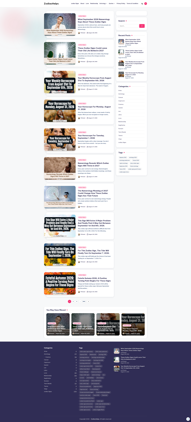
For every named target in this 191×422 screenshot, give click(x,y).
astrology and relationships (98, 357)
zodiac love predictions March (87, 401)
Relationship (122, 121)
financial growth (96, 369)
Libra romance (100, 377)
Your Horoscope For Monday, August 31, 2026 (134, 74)
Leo (119, 111)
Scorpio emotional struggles (86, 392)
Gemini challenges (84, 372)
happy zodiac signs (84, 374)
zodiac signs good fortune (134, 169)
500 (84, 301)
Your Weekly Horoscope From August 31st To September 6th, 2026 (134, 63)
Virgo (120, 139)
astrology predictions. (125, 160)
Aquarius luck (93, 354)
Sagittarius (121, 125)
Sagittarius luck (83, 389)
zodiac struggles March (98, 409)
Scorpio (120, 128)
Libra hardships (90, 377)
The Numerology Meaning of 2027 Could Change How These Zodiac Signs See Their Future (93, 193)
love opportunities (84, 380)
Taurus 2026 (122, 169)
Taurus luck (104, 395)
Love (119, 118)
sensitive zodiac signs (85, 395)
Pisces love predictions (85, 386)
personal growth (95, 383)
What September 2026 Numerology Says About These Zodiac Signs (133, 41)
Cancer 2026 (136, 160)
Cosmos (120, 104)
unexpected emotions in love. (87, 398)
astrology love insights (85, 360)
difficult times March (85, 369)
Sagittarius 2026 (123, 166)
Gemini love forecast (96, 372)
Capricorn (121, 101)
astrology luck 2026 (98, 360)
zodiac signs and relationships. (102, 403)
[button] (88, 301)
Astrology (121, 94)
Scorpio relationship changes (103, 392)
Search (121, 21)
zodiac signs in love (124, 172)
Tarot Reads (122, 132)
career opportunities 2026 (86, 366)
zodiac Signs (82, 16)
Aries (120, 90)
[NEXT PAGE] (88, 301)
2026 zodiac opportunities (86, 351)
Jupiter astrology (124, 163)
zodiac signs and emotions (86, 403)
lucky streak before (96, 380)
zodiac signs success (85, 409)
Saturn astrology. (134, 166)
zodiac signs (100, 401)
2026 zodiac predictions (101, 351)
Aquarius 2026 (123, 157)
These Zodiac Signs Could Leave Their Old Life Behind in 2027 (134, 52)
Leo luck (82, 377)
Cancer (120, 97)
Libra (120, 115)
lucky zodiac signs (134, 163)
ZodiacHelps (51, 3)
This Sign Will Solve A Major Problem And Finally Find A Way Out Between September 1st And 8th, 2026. (94, 223)
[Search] (142, 26)
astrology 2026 (133, 157)
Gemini (120, 108)
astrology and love (84, 357)
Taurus (120, 135)
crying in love (98, 366)
